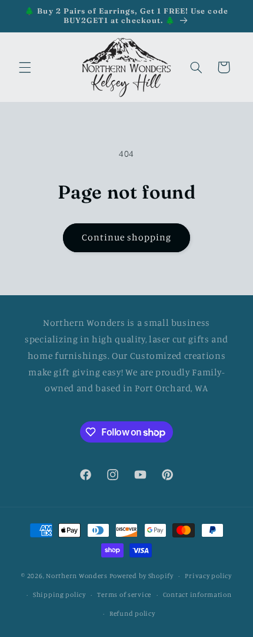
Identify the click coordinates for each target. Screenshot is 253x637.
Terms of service (124, 594)
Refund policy (132, 613)
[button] (24, 67)
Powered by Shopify (141, 576)
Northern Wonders (77, 576)
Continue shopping (127, 237)
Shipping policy (59, 594)
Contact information (197, 594)
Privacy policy (208, 576)
